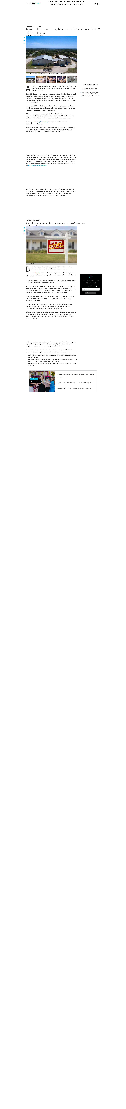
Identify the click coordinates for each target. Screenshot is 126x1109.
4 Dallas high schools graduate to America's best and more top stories (90, 89)
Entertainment (67, 1)
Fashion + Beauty (65, 4)
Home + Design (57, 4)
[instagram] (97, 4)
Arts (84, 1)
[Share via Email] (24, 44)
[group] (30, 79)
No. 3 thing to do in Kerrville (37, 165)
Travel (73, 1)
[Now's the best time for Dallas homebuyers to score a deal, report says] (51, 245)
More (81, 4)
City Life (60, 1)
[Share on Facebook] (24, 38)
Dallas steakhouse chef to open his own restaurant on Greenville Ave (91, 96)
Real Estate (78, 1)
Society (51, 4)
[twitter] (95, 4)
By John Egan (28, 35)
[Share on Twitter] (24, 41)
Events (77, 4)
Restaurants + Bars (53, 1)
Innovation (72, 4)
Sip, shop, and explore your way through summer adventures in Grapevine (74, 382)
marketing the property (40, 122)
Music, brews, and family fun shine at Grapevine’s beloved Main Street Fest (74, 388)
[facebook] (93, 4)
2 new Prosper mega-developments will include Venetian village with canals (91, 93)
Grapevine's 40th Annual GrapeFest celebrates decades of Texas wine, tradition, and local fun (75, 376)
